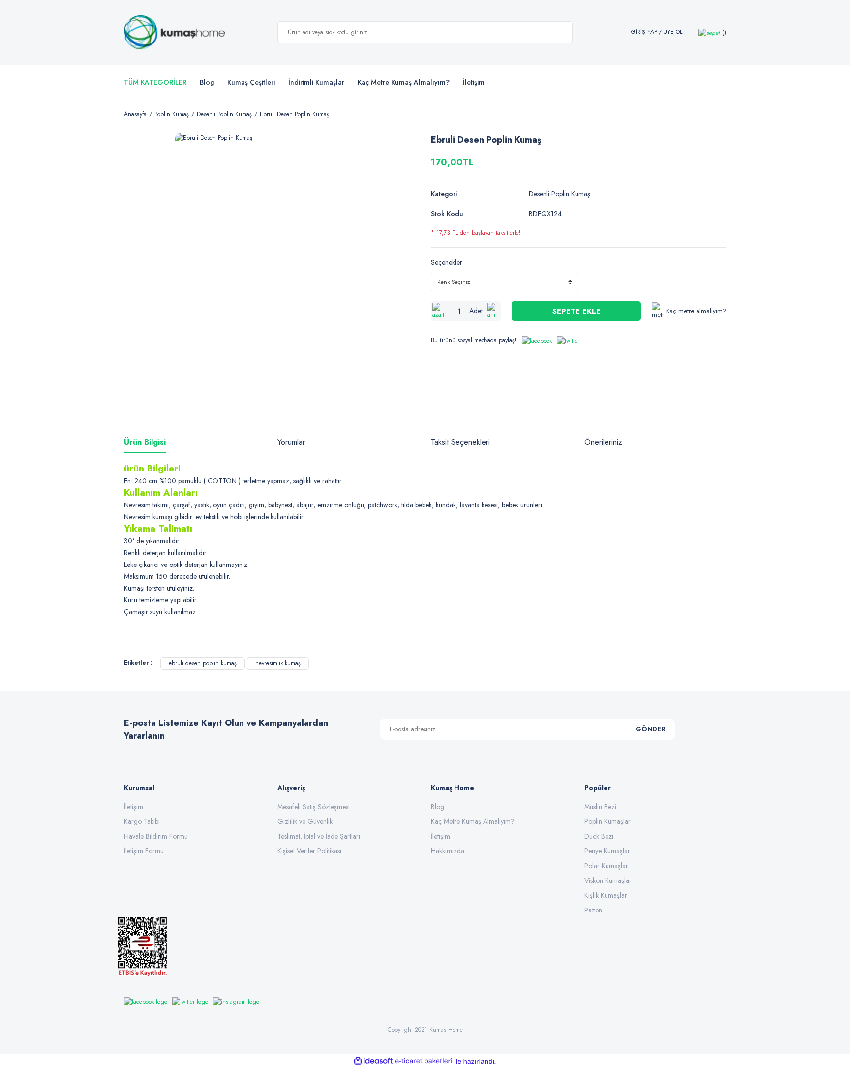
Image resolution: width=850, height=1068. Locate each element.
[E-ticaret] (424, 1061)
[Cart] (712, 32)
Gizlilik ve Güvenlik (305, 821)
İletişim (133, 807)
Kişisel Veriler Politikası (309, 851)
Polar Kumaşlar (606, 866)
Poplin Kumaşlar (607, 821)
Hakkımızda (447, 851)
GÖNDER (651, 729)
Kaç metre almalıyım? (696, 310)
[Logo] (174, 32)
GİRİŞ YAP (644, 32)
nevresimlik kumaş (278, 663)
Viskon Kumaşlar (608, 880)
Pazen (593, 910)
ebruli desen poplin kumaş (203, 663)
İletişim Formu (144, 851)
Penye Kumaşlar (607, 851)
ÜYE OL (672, 32)
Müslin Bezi (600, 807)
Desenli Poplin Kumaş (559, 194)
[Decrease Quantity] (438, 311)
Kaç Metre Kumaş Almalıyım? (473, 821)
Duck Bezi (598, 836)
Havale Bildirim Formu (156, 836)
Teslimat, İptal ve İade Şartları (318, 836)
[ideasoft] (373, 1061)
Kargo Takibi (142, 821)
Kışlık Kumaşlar (605, 895)
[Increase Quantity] (493, 311)
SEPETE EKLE (576, 311)
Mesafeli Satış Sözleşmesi (313, 807)
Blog (207, 82)
